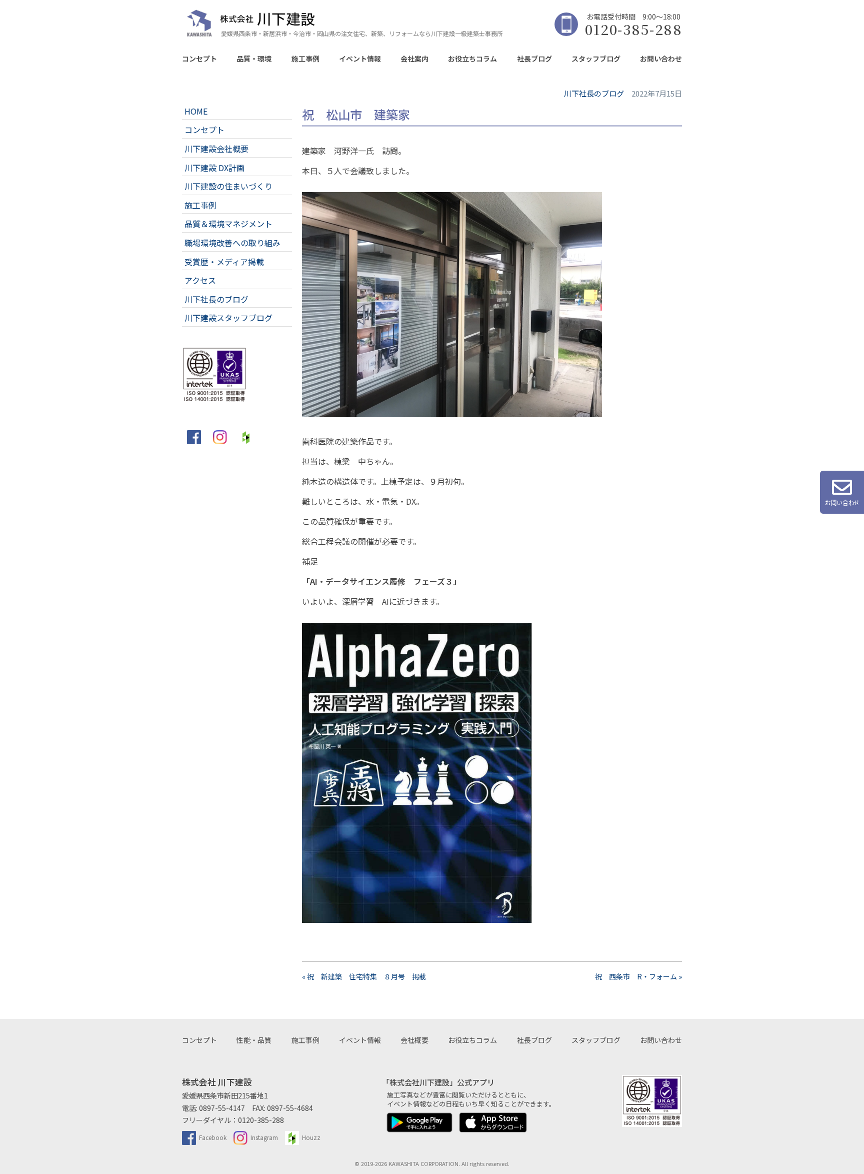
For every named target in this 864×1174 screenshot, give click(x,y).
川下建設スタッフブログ (228, 318)
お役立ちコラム (472, 59)
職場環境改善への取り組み (232, 243)
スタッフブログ (596, 59)
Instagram (264, 1137)
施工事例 (306, 59)
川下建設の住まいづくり (228, 186)
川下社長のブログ (216, 299)
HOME (196, 111)
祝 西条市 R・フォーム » (638, 976)
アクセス (200, 280)
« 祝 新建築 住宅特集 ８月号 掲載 (364, 976)
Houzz (311, 1137)
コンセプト (199, 59)
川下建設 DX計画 (214, 168)
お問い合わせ (661, 59)
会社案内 (414, 59)
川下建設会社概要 (216, 149)
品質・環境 (254, 59)
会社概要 (414, 1040)
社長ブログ (534, 59)
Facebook (212, 1137)
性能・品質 (254, 1040)
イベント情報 (360, 59)
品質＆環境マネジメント (228, 224)
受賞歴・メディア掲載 (224, 262)
